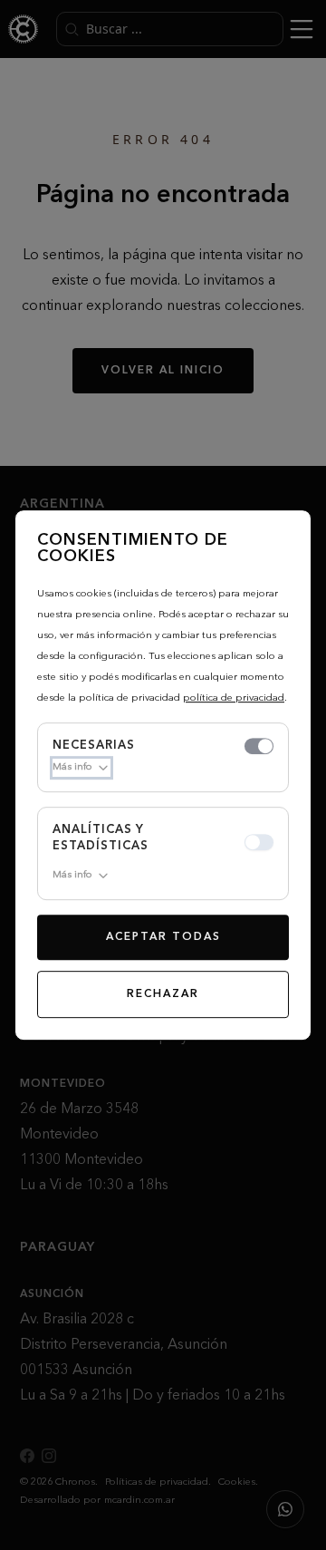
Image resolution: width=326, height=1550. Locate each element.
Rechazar (163, 994)
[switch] (258, 746)
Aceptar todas (163, 937)
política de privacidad (233, 698)
